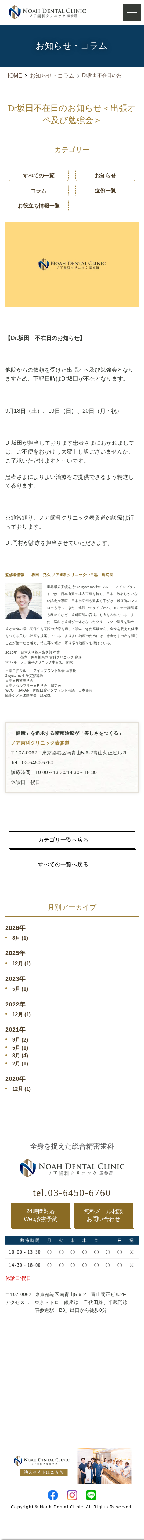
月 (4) (20, 1055)
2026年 (15, 927)
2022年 (15, 1004)
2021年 (15, 1029)
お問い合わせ (103, 1215)
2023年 (15, 978)
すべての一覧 (39, 175)
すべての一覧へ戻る (63, 864)
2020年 (15, 1078)
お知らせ (105, 175)
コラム (38, 190)
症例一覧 (105, 190)
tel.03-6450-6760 (72, 1192)
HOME (13, 76)
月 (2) (20, 1040)
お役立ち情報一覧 (39, 206)
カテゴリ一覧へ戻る (63, 840)
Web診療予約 (41, 1215)
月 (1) (20, 938)
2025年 (15, 953)
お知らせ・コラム (52, 76)
